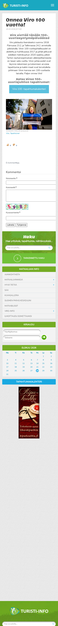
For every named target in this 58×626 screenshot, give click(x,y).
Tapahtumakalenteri (29, 381)
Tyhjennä (21, 224)
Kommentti (11, 187)
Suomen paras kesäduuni (18, 301)
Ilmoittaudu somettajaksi (18, 316)
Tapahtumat (14, 133)
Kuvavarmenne (13, 212)
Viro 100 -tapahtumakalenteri (29, 89)
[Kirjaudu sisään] (44, 337)
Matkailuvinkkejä (14, 280)
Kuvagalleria (12, 295)
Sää (6, 290)
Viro (7, 133)
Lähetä (10, 224)
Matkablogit (11, 306)
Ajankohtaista (12, 275)
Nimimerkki (11, 178)
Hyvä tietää (11, 285)
